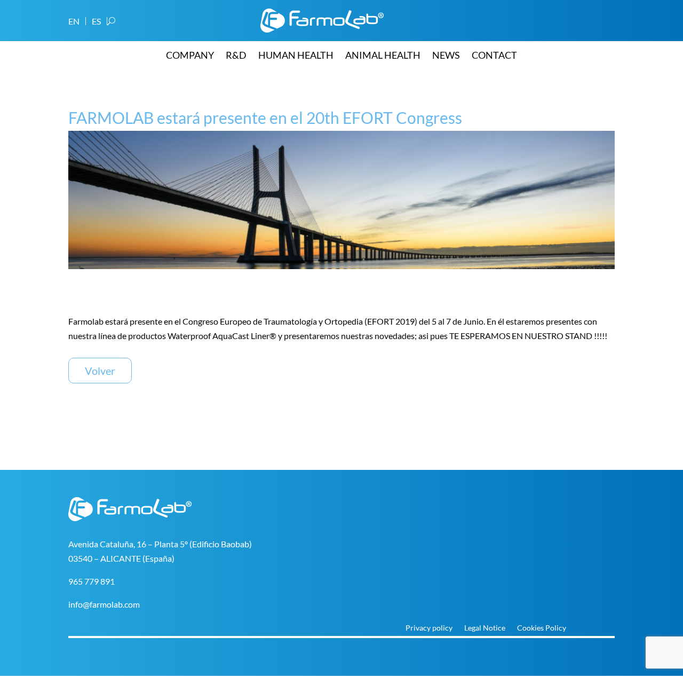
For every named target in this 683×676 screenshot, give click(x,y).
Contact (494, 56)
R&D (236, 56)
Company (190, 56)
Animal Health (382, 56)
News (446, 56)
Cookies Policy (541, 628)
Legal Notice (484, 628)
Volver (100, 370)
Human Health (295, 56)
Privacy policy (429, 628)
